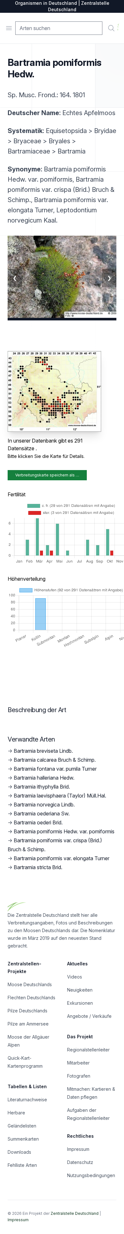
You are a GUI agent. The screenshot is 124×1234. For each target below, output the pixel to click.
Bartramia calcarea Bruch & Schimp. (55, 760)
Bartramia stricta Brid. (38, 867)
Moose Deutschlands (30, 984)
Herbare (16, 1112)
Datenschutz (80, 1162)
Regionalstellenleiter (88, 1049)
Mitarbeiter (78, 1062)
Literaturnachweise (27, 1099)
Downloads (19, 1152)
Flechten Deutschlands (31, 997)
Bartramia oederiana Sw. (42, 813)
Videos (74, 976)
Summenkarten (23, 1139)
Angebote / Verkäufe (89, 1016)
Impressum (78, 1149)
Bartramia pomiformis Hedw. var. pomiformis (64, 831)
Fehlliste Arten (22, 1165)
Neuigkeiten (80, 990)
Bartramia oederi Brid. (38, 822)
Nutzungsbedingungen (91, 1175)
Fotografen (78, 1076)
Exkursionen (80, 1003)
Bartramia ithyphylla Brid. (42, 786)
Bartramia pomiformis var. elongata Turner (61, 858)
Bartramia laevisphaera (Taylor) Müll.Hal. (60, 795)
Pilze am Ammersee (28, 1023)
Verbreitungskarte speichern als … (47, 475)
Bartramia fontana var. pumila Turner (55, 769)
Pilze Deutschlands (27, 1010)
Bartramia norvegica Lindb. (44, 804)
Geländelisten (22, 1125)
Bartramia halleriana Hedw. (44, 777)
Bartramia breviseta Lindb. (43, 751)
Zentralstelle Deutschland (75, 1213)
